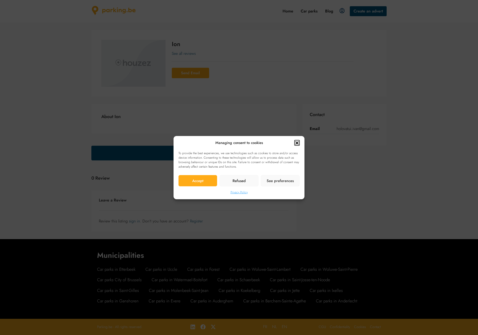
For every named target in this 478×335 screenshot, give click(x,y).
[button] (297, 142)
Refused (239, 180)
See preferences (280, 180)
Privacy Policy (239, 192)
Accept (197, 180)
